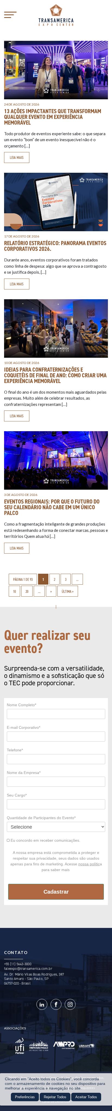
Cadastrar (56, 892)
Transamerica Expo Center (56, 15)
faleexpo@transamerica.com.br (28, 968)
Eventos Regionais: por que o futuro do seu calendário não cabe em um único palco (51, 507)
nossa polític (89, 864)
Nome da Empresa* (24, 772)
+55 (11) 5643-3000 (17, 964)
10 (14, 591)
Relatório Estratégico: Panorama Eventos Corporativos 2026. (55, 246)
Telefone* (15, 750)
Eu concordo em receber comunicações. (45, 840)
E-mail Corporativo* (23, 727)
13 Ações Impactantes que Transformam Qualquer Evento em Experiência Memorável (52, 116)
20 (27, 591)
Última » (68, 591)
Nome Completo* (21, 705)
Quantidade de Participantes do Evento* (41, 818)
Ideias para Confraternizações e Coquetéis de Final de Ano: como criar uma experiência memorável (55, 375)
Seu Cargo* (17, 795)
